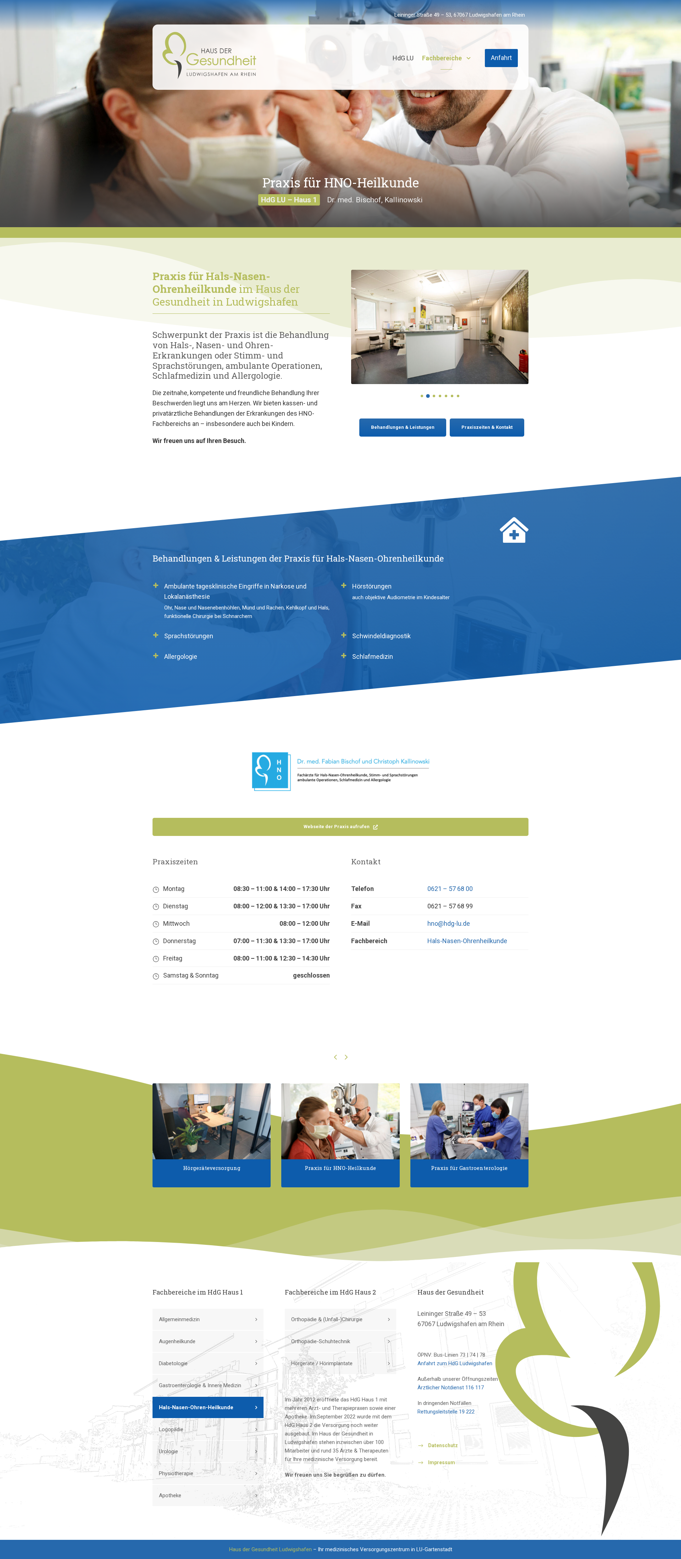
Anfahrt (501, 57)
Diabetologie (173, 1363)
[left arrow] (335, 1057)
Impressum (441, 1463)
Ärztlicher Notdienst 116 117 (450, 1387)
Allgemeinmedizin (179, 1319)
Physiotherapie (176, 1473)
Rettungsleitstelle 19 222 (446, 1411)
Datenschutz (443, 1445)
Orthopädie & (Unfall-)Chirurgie (326, 1319)
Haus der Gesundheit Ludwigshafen (270, 1549)
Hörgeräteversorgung (211, 1167)
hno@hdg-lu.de (448, 923)
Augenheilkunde (177, 1341)
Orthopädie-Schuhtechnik (320, 1341)
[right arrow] (345, 1057)
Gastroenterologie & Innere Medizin (200, 1385)
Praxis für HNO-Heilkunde (340, 1167)
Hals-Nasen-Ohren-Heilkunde (196, 1407)
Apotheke (170, 1495)
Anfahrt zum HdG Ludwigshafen (454, 1363)
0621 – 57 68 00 (450, 888)
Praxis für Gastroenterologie (469, 1167)
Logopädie (171, 1429)
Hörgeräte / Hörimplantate (322, 1363)
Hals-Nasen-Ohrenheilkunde (467, 941)
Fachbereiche (442, 58)
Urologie (168, 1451)
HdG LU (403, 58)
